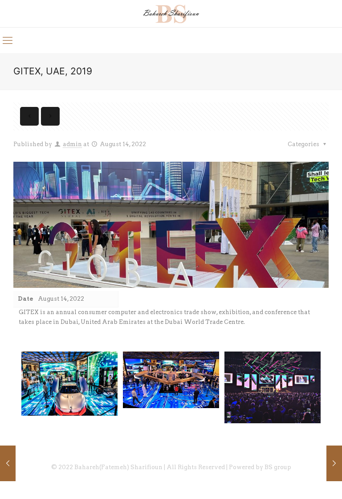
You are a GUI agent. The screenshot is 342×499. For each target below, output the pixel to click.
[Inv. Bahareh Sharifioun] (171, 13)
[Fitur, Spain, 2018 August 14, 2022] (334, 463)
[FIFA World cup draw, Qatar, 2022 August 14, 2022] (8, 463)
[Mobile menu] (7, 40)
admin (72, 144)
